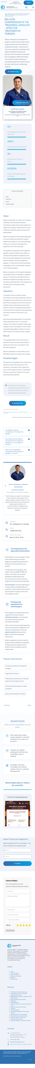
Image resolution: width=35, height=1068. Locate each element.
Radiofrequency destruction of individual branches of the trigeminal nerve (16, 680)
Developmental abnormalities (18, 999)
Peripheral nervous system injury (19, 1016)
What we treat (11, 14)
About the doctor (15, 974)
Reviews (13, 977)
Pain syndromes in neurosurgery (22, 14)
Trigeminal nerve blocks (12, 673)
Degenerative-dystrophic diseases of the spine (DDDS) (21, 997)
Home (6, 14)
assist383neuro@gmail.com (17, 1042)
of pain (15, 345)
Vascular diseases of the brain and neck (21, 1020)
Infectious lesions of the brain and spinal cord (21, 1004)
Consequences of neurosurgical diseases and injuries (19, 994)
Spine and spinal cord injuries (18, 1017)
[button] (17, 432)
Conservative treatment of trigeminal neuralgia (15, 667)
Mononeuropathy (15, 1010)
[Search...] (26, 7)
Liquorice (13, 1008)
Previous (7, 705)
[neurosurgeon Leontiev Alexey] (12, 7)
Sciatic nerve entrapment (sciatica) (15, 694)
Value (7, 196)
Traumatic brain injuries (17, 1019)
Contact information (16, 976)
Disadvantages (10, 204)
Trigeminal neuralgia (9, 15)
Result (7, 201)
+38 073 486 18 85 (14, 1039)
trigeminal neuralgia (24, 220)
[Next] (26, 813)
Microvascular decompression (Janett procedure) (16, 687)
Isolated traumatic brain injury (18, 1007)
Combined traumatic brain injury (19, 992)
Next (29, 705)
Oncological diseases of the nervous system (20, 1012)
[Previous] (8, 813)
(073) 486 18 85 (4, 1)
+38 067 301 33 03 (15, 531)
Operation (8, 199)
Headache (13, 1001)
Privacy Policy (14, 979)
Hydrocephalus (14, 1002)
